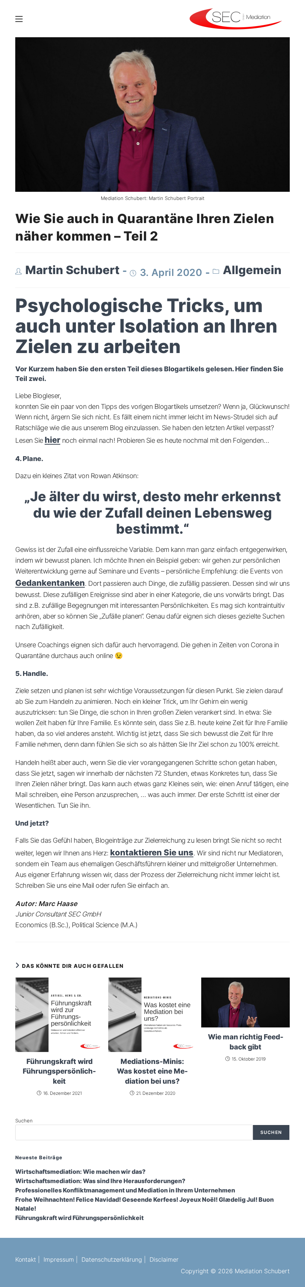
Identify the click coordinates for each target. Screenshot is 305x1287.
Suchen (24, 1121)
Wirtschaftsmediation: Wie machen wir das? (80, 1171)
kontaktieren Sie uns (151, 852)
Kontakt (25, 1259)
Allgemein (252, 270)
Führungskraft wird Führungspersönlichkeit (59, 1071)
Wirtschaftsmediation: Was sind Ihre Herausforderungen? (100, 1181)
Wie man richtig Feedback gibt (245, 1041)
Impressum (59, 1259)
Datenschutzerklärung (111, 1259)
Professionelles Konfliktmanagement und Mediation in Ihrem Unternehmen (125, 1190)
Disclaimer (164, 1259)
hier (52, 440)
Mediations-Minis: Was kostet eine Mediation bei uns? (152, 1071)
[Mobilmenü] (19, 18)
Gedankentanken (50, 583)
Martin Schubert (72, 270)
